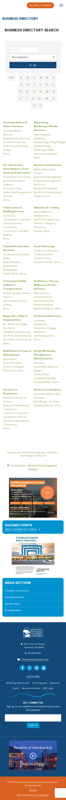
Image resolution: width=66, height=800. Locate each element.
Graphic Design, (42, 145)
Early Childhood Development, (42, 213)
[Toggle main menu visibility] (61, 5)
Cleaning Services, (44, 405)
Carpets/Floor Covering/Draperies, (45, 376)
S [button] (20, 98)
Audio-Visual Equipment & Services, (17, 194)
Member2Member (15, 597)
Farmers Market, (43, 381)
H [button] (28, 84)
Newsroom (55, 683)
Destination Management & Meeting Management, (48, 178)
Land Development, (44, 335)
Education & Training (46, 207)
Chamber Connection (17, 590)
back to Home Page (11, 5)
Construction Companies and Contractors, (17, 221)
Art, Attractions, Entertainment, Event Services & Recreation (17, 168)
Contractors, (10, 227)
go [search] (35, 65)
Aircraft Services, (12, 293)
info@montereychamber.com (35, 659)
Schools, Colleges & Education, (44, 225)
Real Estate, (10, 370)
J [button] (40, 84)
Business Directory (16, 452)
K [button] (47, 84)
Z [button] (40, 105)
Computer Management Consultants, (16, 422)
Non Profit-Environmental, (17, 335)
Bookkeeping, (10, 269)
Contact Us (40, 456)
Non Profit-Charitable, (15, 324)
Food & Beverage (44, 246)
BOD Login (48, 688)
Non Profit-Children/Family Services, (17, 330)
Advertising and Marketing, (42, 136)
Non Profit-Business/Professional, (46, 186)
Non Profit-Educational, (47, 219)
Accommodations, (13, 130)
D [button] (41, 78)
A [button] (21, 78)
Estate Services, (12, 362)
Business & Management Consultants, (16, 407)
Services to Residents (47, 389)
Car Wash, (54, 401)
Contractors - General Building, (15, 232)
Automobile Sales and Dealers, (46, 368)
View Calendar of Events (21, 529)
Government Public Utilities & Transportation (14, 284)
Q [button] (47, 91)
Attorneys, (39, 320)
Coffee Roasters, (43, 254)
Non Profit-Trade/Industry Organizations (48, 194)
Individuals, (39, 331)
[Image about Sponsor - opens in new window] (33, 574)
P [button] (40, 91)
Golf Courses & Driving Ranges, (15, 147)
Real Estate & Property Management (17, 352)
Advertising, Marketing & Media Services (46, 126)
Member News (12, 603)
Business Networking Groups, (44, 171)
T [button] (27, 98)
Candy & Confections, (46, 250)
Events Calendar (36, 452)
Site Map (33, 790)
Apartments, (10, 358)
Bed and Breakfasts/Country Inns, (16, 136)
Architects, (9, 215)
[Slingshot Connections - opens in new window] (33, 516)
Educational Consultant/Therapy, (45, 326)
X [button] (53, 98)
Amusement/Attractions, (17, 176)
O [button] (34, 91)
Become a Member (40, 5)
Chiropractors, (42, 293)
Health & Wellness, (44, 308)
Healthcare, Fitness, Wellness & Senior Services (46, 284)
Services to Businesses (10, 391)
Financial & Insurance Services (16, 248)
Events (16, 688)
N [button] (27, 91)
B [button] (28, 78)
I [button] (34, 84)
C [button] (34, 78)
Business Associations (48, 164)
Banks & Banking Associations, (11, 264)
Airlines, (27, 293)
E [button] (47, 78)
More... (7, 153)
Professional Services (47, 315)
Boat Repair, (40, 401)
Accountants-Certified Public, (16, 256)
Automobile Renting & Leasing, (15, 302)
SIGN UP (33, 725)
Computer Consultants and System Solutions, (16, 414)
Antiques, (39, 362)
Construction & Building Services (13, 209)
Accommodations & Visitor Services (15, 124)
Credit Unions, (11, 273)
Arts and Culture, (12, 188)
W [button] (46, 98)
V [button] (40, 98)
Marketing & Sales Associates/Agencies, (46, 151)
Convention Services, (14, 142)
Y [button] (34, 105)
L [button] (53, 84)
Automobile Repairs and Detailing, (47, 395)
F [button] (53, 78)
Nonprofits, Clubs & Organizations (15, 317)
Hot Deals (52, 452)
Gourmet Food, (42, 258)
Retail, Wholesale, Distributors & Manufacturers (45, 354)
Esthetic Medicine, (44, 304)
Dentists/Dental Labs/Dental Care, (44, 298)
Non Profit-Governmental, (17, 339)
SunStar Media (42, 795)
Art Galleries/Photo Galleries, (14, 182)
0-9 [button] (11, 78)
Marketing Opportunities (18, 683)
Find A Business (40, 683)
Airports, (7, 296)
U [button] (33, 98)
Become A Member (31, 688)
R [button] (54, 91)
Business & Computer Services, (14, 399)
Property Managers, (14, 366)
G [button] (22, 84)
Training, (38, 230)
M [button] (21, 91)
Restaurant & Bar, (43, 262)
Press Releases (13, 610)
